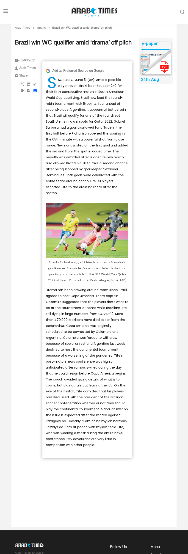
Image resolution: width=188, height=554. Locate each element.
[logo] (94, 12)
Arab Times (22, 27)
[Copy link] (35, 86)
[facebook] (28, 92)
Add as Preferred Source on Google (78, 70)
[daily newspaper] (156, 64)
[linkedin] (28, 86)
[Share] (35, 90)
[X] (22, 86)
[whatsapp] (22, 92)
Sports (41, 27)
